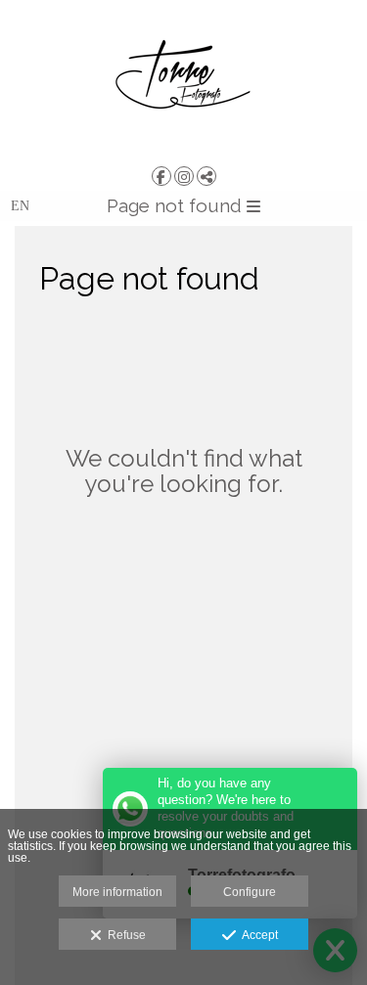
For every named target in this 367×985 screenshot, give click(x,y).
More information (117, 892)
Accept (257, 935)
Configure (249, 892)
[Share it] (206, 176)
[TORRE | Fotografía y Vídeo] (183, 80)
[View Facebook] (161, 176)
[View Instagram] (184, 176)
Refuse (124, 935)
